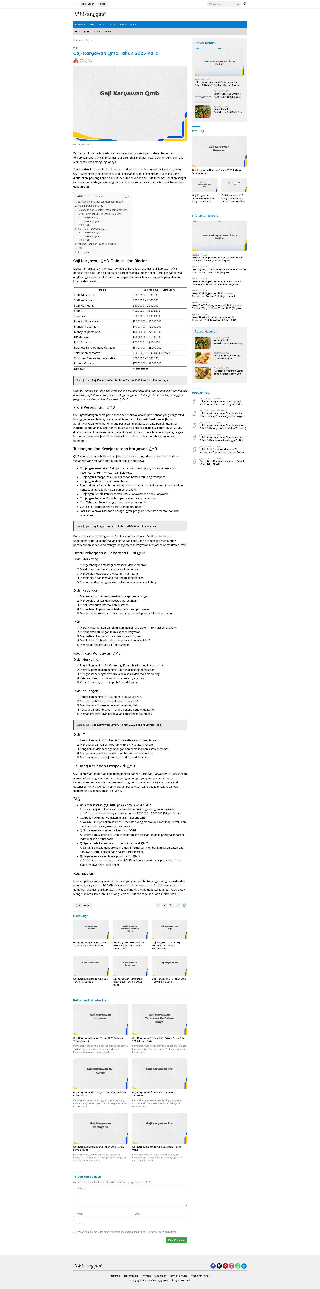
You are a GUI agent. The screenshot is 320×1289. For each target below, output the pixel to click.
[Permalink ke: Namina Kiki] (76, 60)
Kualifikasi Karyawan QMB (92, 228)
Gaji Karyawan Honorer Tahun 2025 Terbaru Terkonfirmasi (90, 944)
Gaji (92, 24)
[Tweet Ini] (164, 905)
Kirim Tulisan (88, 3)
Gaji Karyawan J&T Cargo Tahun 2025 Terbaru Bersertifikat (166, 945)
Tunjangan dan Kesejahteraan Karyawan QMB (103, 209)
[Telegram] (244, 1266)
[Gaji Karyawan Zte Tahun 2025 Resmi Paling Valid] (169, 966)
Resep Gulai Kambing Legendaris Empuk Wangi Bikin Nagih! (222, 463)
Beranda (80, 24)
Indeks (103, 3)
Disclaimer (160, 1275)
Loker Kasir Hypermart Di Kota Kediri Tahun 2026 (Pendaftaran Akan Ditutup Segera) (229, 95)
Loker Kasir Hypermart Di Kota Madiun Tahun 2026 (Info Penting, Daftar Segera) (217, 84)
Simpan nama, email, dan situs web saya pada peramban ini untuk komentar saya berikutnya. (126, 1231)
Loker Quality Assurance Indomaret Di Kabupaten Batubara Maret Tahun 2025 (214, 319)
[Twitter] (219, 1266)
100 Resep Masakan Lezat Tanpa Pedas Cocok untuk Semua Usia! (228, 372)
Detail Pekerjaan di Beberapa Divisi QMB (100, 213)
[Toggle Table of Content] (125, 197)
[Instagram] (231, 1266)
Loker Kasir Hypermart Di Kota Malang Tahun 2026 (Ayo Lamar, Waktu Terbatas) (223, 427)
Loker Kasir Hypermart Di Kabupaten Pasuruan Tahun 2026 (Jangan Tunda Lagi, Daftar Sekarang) (220, 403)
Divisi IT (86, 224)
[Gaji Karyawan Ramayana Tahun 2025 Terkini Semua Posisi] (130, 966)
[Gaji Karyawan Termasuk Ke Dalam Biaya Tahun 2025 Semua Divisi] (130, 929)
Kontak (147, 1275)
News (123, 24)
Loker (112, 24)
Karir (101, 24)
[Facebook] (213, 1266)
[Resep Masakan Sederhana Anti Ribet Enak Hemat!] (203, 111)
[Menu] (75, 4)
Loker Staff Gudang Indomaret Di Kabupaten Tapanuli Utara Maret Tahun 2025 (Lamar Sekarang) (222, 451)
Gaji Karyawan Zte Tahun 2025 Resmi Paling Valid (169, 980)
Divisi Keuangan (91, 221)
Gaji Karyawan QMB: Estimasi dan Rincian (100, 201)
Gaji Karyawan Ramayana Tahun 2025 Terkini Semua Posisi (127, 981)
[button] (238, 3)
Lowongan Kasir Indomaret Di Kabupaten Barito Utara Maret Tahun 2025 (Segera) (219, 271)
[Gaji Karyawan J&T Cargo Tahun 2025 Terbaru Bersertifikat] (169, 929)
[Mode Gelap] (245, 4)
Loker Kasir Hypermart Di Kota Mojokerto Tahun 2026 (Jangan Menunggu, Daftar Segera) (223, 439)
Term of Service (178, 1275)
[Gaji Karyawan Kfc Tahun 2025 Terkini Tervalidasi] (91, 966)
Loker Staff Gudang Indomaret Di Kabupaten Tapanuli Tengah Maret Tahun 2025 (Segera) (217, 307)
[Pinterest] (225, 1266)
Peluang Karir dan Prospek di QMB (97, 243)
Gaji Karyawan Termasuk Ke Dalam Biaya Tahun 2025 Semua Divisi (128, 945)
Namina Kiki (85, 59)
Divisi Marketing (90, 217)
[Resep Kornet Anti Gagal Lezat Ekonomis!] (203, 358)
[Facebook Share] (158, 905)
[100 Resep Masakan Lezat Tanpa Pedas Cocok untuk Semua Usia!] (203, 373)
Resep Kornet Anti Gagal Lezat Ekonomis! (227, 357)
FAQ (80, 247)
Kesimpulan (84, 252)
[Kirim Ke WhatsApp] (184, 905)
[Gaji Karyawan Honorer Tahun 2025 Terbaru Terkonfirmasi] (91, 929)
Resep (133, 24)
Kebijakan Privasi (200, 1275)
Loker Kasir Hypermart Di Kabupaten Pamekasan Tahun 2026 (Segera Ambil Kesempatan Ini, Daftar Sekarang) (213, 295)
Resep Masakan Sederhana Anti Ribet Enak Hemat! (228, 111)
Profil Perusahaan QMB (91, 205)
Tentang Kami (131, 1275)
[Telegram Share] (178, 905)
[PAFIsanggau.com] (90, 14)
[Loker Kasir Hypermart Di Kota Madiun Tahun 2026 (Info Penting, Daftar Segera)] (219, 62)
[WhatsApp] (237, 1266)
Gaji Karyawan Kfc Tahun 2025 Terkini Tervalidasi (90, 980)
